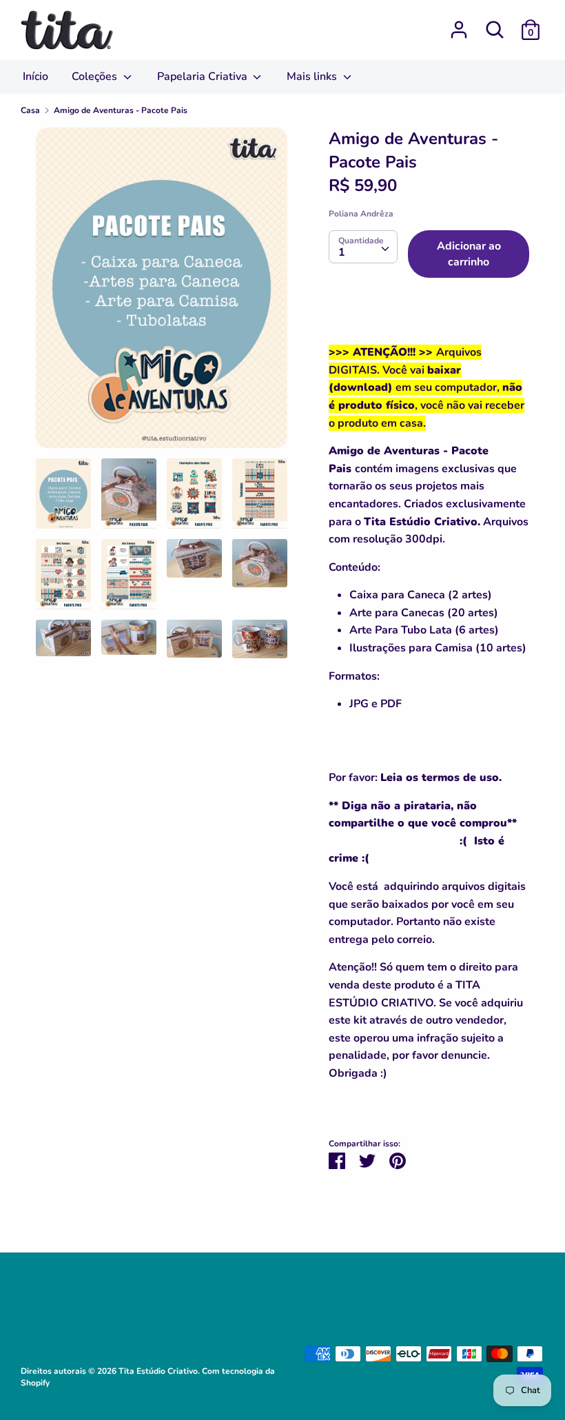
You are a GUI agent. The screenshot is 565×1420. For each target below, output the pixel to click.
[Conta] (459, 24)
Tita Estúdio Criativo (158, 1371)
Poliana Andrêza (361, 213)
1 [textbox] (341, 252)
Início (35, 76)
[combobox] (363, 246)
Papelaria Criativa (203, 76)
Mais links (313, 76)
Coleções (96, 76)
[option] (161, 293)
